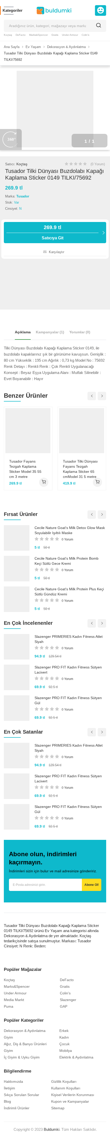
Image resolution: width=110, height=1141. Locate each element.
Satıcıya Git (52, 232)
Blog (7, 1101)
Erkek (64, 1031)
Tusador (22, 196)
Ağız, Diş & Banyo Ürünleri (25, 1044)
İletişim (9, 1088)
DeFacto (21, 34)
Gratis (54, 34)
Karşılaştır (56, 252)
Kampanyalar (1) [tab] (50, 332)
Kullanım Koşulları (65, 1088)
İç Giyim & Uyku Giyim (22, 1057)
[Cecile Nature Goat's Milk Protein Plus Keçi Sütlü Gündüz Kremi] (16, 599)
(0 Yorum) (98, 164)
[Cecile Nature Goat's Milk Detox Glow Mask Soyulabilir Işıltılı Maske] (16, 538)
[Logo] (54, 10)
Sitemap (57, 1108)
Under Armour (70, 34)
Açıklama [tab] (23, 332)
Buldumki (51, 1129)
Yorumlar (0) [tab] (79, 332)
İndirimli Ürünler (16, 1108)
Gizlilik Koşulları (63, 1081)
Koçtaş (8, 34)
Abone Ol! (91, 885)
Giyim (8, 1037)
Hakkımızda (13, 1081)
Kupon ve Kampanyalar (70, 1101)
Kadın (64, 1037)
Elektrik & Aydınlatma (76, 1057)
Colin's (85, 34)
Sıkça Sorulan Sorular (21, 1095)
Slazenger (68, 1000)
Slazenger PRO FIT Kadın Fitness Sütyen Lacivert (68, 669)
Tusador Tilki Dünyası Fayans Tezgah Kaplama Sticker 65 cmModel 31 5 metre (80, 469)
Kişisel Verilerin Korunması (72, 1095)
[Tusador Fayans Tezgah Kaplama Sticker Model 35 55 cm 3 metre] (28, 430)
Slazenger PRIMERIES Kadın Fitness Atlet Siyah (69, 639)
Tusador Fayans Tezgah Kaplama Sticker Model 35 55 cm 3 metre (25, 469)
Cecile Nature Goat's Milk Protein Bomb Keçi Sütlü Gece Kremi (66, 561)
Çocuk (64, 1044)
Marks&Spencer (38, 34)
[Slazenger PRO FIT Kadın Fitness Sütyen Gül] (16, 708)
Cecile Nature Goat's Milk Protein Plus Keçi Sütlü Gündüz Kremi (69, 591)
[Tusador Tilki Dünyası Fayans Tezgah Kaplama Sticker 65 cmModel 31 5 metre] (82, 430)
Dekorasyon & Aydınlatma (25, 1031)
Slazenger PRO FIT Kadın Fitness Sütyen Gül (68, 700)
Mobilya (65, 1051)
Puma (8, 1006)
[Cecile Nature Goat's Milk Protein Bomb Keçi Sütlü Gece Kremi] (16, 568)
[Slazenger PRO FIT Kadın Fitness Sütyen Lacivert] (16, 677)
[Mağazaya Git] (43, 482)
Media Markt (14, 1000)
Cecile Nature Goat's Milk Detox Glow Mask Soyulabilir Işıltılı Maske (70, 530)
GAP (63, 1006)
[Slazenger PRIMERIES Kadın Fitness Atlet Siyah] (16, 647)
